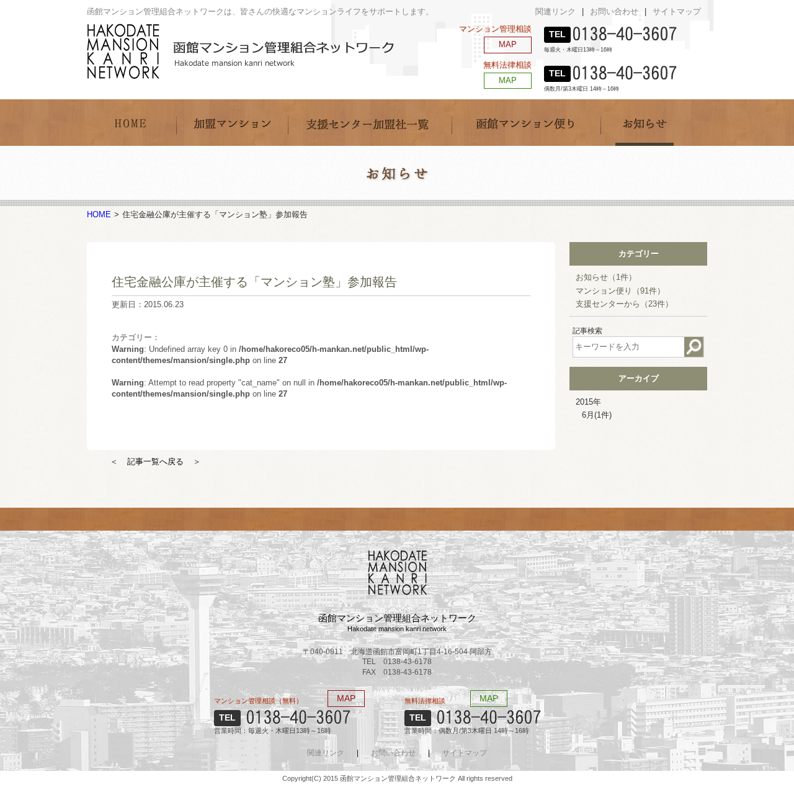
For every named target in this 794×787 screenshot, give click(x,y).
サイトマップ (677, 11)
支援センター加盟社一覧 (370, 122)
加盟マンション (232, 122)
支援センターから (624, 303)
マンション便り (620, 290)
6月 (597, 415)
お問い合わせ (614, 11)
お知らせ (645, 122)
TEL (557, 34)
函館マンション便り (526, 122)
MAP (508, 44)
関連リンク (555, 11)
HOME (131, 122)
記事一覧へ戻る (155, 461)
